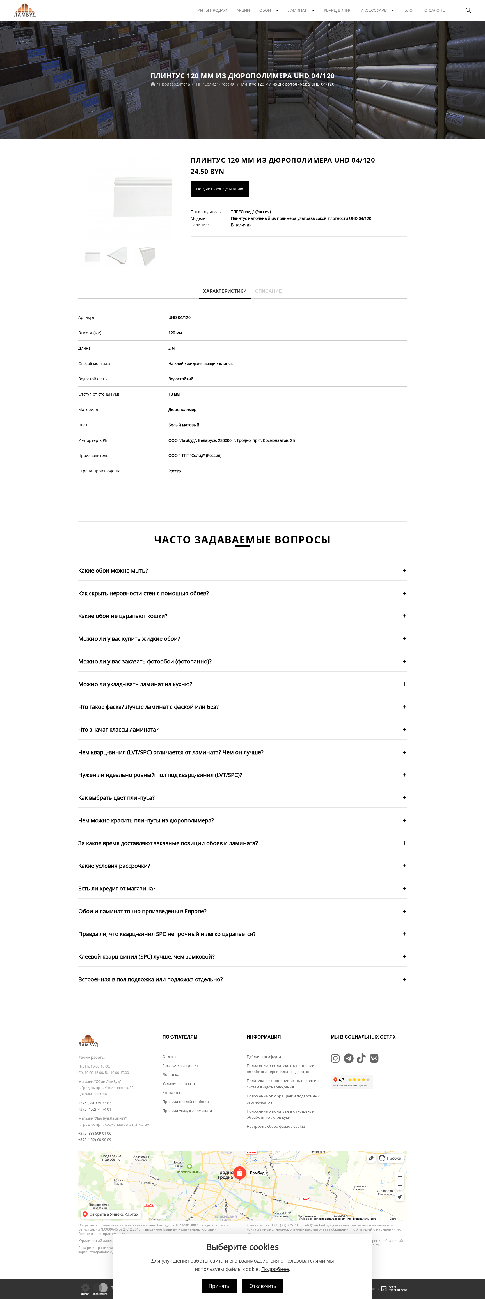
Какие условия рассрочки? (114, 865)
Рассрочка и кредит (180, 1065)
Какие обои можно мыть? (113, 570)
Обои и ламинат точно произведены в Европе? (142, 911)
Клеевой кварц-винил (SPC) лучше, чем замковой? (146, 956)
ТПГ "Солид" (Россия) (215, 84)
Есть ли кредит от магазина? (116, 888)
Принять (219, 1285)
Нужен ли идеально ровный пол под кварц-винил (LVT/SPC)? (160, 775)
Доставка (171, 1074)
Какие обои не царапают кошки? (123, 616)
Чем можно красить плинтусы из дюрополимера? (146, 820)
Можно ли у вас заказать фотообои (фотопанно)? (145, 661)
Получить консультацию (219, 188)
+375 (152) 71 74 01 (94, 1109)
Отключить (262, 1285)
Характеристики (225, 291)
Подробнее (275, 1269)
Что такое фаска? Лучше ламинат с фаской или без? (148, 706)
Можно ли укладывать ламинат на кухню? (135, 684)
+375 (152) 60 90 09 (94, 1139)
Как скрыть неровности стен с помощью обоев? (143, 593)
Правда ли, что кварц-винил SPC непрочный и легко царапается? (167, 934)
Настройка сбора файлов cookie (276, 1126)
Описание (268, 291)
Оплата (169, 1056)
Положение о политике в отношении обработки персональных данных (280, 1068)
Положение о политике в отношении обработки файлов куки (280, 1114)
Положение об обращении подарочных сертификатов (283, 1099)
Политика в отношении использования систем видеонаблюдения (283, 1083)
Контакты (171, 1092)
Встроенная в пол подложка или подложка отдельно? (150, 979)
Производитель (174, 84)
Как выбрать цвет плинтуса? (116, 797)
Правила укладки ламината (187, 1110)
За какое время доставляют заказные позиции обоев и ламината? (168, 843)
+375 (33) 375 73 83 (94, 1102)
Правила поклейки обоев (186, 1101)
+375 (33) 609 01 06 (94, 1133)
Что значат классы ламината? (118, 729)
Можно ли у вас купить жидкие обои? (129, 638)
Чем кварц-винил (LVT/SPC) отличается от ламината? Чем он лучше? (171, 752)
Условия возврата (179, 1083)
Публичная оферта (264, 1056)
